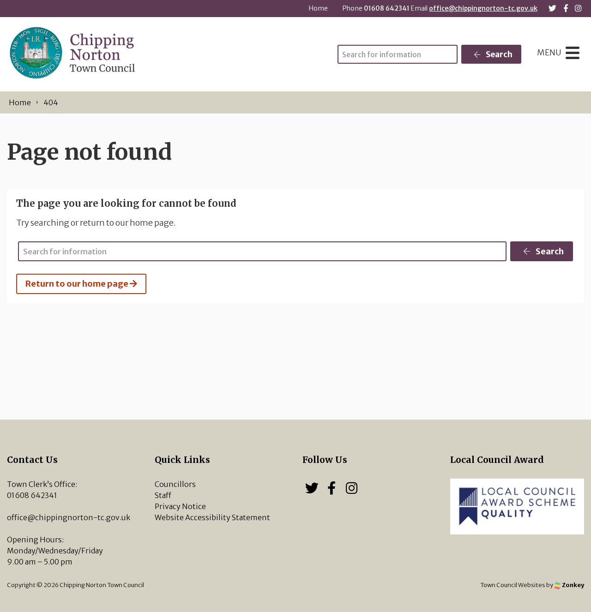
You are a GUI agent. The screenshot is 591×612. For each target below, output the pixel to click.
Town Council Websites (512, 584)
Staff (163, 495)
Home (318, 8)
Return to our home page (77, 283)
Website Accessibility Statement (212, 517)
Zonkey (572, 584)
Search (498, 54)
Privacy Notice (180, 506)
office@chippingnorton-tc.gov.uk (483, 8)
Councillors (175, 484)
